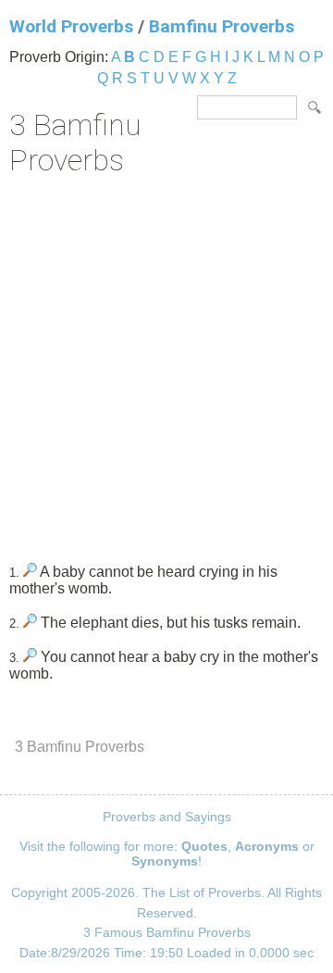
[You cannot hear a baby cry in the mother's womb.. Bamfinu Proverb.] (30, 657)
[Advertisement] (166, 363)
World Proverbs (71, 26)
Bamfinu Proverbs (221, 26)
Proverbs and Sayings (167, 816)
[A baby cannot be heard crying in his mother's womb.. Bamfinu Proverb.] (30, 572)
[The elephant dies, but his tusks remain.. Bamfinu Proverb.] (30, 622)
